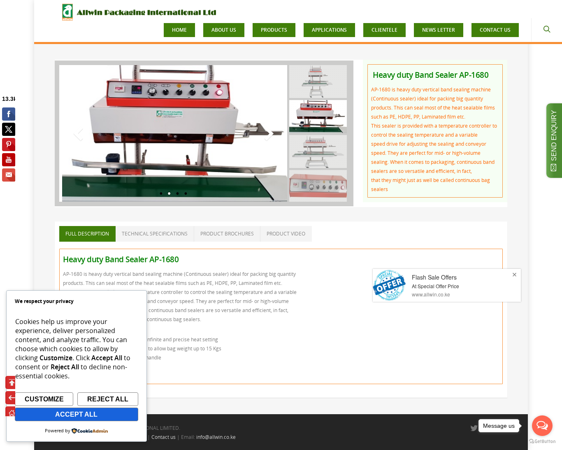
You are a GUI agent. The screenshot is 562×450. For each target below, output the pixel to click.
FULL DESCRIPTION (87, 233)
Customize (44, 399)
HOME (179, 29)
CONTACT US (495, 29)
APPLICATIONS (329, 29)
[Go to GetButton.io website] (542, 441)
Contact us (163, 437)
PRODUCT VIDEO (286, 233)
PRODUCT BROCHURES (227, 233)
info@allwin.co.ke (216, 437)
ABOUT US (223, 29)
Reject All (107, 399)
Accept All (76, 414)
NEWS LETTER (438, 29)
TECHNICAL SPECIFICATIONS (155, 233)
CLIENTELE (384, 29)
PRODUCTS (274, 29)
